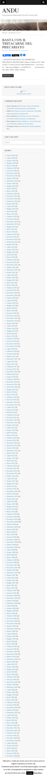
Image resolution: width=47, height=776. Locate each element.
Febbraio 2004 (12, 677)
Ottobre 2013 (11, 425)
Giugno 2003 (11, 692)
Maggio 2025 (11, 186)
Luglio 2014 (11, 407)
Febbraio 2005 (12, 646)
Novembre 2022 (12, 239)
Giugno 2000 (11, 745)
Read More (38, 773)
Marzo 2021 (11, 285)
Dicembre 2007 (12, 565)
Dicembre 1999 (12, 756)
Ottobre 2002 (11, 710)
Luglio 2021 (11, 275)
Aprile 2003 (11, 697)
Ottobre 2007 (11, 570)
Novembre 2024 (12, 199)
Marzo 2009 (11, 534)
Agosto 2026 (11, 155)
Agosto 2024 (11, 204)
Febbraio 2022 (12, 260)
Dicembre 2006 (12, 595)
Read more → (8, 75)
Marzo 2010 (11, 511)
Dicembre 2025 (12, 173)
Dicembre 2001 (12, 728)
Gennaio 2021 (12, 290)
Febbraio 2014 (12, 415)
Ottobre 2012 (11, 448)
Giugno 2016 (11, 377)
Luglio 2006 (11, 606)
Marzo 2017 (11, 364)
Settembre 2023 (12, 224)
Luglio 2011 (11, 478)
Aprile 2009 (11, 532)
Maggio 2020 (11, 305)
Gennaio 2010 (12, 517)
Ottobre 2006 (11, 601)
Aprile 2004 (11, 672)
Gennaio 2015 (12, 399)
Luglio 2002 (11, 715)
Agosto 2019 (11, 323)
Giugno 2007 (11, 580)
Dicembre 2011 (12, 471)
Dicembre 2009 (12, 519)
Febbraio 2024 (12, 216)
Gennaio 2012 (12, 468)
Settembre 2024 (12, 201)
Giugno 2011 (11, 481)
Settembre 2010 (12, 496)
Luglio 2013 (11, 427)
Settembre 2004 (12, 659)
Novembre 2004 (12, 654)
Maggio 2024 (11, 209)
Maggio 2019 (11, 331)
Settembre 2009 (12, 527)
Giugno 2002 (11, 717)
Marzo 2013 (11, 435)
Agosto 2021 (11, 272)
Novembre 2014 (12, 405)
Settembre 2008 (12, 547)
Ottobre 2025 (11, 178)
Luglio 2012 (11, 455)
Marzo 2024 (11, 214)
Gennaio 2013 (12, 440)
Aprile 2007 (11, 585)
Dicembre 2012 (12, 443)
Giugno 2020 (11, 303)
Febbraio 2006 (12, 616)
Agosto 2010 (11, 499)
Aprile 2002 (11, 720)
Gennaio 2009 (12, 537)
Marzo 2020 (11, 310)
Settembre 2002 (12, 712)
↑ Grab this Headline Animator (23, 93)
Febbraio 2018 (12, 351)
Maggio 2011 (11, 483)
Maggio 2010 (11, 506)
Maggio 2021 (11, 280)
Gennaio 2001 (12, 735)
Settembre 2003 (12, 687)
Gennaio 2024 (12, 219)
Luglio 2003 (11, 690)
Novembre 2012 (12, 445)
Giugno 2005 (11, 636)
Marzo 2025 (11, 191)
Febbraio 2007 (12, 590)
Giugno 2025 (11, 183)
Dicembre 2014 (12, 402)
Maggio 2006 (11, 611)
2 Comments (24, 50)
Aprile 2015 (11, 392)
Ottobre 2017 (11, 356)
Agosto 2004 (11, 662)
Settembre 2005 (12, 629)
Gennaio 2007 (12, 593)
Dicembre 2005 (12, 621)
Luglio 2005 (11, 634)
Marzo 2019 (11, 336)
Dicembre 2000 (12, 738)
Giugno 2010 (11, 504)
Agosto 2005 (11, 631)
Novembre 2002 (12, 707)
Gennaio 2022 (12, 262)
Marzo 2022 (11, 257)
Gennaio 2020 (12, 313)
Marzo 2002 (11, 723)
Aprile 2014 (11, 412)
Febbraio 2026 (12, 168)
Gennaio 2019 (12, 341)
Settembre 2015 (12, 387)
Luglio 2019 (11, 326)
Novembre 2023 (12, 221)
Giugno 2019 (11, 328)
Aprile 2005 (11, 641)
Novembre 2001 (12, 730)
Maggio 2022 (11, 252)
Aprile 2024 (11, 211)
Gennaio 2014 (12, 417)
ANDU (10, 10)
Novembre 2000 (12, 740)
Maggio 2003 (11, 695)
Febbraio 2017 (12, 366)
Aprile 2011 (10, 486)
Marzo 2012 (11, 463)
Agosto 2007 (11, 575)
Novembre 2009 (12, 522)
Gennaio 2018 (12, 354)
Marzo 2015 (11, 394)
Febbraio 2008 (12, 560)
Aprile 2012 (11, 461)
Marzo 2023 (11, 232)
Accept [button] (30, 773)
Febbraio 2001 (12, 733)
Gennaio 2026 (12, 171)
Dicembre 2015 (12, 382)
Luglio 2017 (11, 361)
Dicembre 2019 (12, 316)
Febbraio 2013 (12, 438)
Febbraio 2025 (12, 193)
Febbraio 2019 (12, 338)
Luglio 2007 (11, 578)
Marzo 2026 (11, 165)
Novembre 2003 (12, 682)
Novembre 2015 (12, 384)
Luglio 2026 (11, 158)
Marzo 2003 (11, 700)
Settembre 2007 (12, 573)
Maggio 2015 (11, 389)
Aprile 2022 (11, 255)
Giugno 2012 (11, 458)
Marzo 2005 (11, 644)
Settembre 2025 (12, 181)
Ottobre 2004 (11, 656)
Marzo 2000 (11, 751)
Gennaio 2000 (12, 753)
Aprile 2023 (11, 229)
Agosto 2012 (11, 453)
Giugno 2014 (11, 410)
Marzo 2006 (11, 613)
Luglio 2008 (11, 550)
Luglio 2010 (11, 501)
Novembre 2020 (12, 295)
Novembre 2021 (12, 265)
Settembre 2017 (12, 359)
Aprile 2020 (11, 308)
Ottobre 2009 (11, 524)
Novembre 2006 (12, 598)
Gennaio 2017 (12, 369)
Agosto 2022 (11, 244)
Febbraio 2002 (12, 725)
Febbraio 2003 (12, 702)
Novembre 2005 (12, 623)
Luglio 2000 (11, 743)
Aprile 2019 (11, 333)
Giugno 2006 (11, 608)
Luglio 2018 (11, 349)
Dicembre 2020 (12, 293)
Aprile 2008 (11, 555)
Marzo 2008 (11, 557)
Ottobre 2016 (11, 374)
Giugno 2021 (11, 277)
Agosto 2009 (11, 529)
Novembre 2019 (12, 318)
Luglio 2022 (11, 247)
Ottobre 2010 (11, 494)
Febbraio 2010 (12, 514)
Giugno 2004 (11, 667)
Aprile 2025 (11, 188)
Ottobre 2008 (11, 545)
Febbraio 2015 (12, 397)
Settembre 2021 (12, 270)
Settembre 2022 (12, 242)
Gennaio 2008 (12, 562)
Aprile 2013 (11, 433)
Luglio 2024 (11, 206)
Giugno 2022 (11, 249)
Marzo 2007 (11, 588)
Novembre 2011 (12, 473)
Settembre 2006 (12, 603)
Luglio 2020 (11, 300)
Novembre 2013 (12, 422)
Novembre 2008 (12, 542)
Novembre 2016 (12, 371)
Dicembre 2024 (12, 196)
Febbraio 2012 (12, 466)
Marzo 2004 (11, 674)
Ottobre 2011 (11, 476)
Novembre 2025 (12, 176)
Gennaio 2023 (12, 237)
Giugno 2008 (11, 552)
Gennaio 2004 (12, 679)
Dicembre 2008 (12, 539)
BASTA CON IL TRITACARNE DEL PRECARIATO (17, 43)
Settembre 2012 (12, 450)
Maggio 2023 (11, 227)
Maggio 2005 (11, 639)
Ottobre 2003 (11, 684)
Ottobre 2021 (11, 267)
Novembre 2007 (12, 567)
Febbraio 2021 (12, 288)
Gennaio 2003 (12, 705)
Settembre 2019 (12, 321)
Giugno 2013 (11, 430)
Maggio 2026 (11, 163)
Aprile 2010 (11, 509)
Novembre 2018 (12, 346)
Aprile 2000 (11, 748)
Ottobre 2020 (11, 298)
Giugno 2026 (11, 160)
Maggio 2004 (11, 669)
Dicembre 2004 (12, 651)
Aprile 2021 (11, 283)
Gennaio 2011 (11, 489)
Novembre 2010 (12, 491)
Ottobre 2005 (11, 626)
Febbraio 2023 (12, 234)
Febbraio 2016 (12, 379)
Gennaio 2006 (12, 618)
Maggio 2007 (11, 583)
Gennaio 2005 (12, 649)
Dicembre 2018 (12, 344)
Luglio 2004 (11, 664)
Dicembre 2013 (12, 420)
